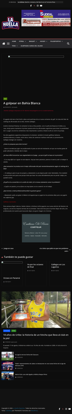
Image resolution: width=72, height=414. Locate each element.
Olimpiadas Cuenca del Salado (32, 46)
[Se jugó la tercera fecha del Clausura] (8, 356)
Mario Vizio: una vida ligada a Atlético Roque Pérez (31, 374)
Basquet (32, 41)
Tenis (14, 46)
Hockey (42, 41)
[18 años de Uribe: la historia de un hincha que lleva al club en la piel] (36, 310)
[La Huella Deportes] (4, 43)
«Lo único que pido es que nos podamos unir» (53, 249)
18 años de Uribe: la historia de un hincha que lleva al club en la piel (35, 336)
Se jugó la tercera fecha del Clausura (26, 355)
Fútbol (21, 41)
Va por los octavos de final (35, 265)
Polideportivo (55, 41)
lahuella (15, 107)
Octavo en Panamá (11, 278)
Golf (5, 98)
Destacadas (7, 330)
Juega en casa (8, 248)
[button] (25, 41)
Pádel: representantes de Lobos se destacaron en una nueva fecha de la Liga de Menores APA (40, 364)
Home (14, 41)
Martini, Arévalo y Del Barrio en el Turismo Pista (40, 2)
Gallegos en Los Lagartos (58, 265)
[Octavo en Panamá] (12, 263)
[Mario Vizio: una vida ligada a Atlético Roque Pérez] (8, 376)
